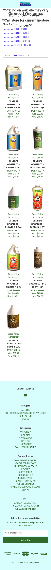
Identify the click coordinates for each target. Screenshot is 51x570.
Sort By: (8, 55)
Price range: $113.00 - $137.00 (17, 45)
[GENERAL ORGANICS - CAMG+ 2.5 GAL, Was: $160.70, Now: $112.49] (13, 78)
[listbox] (20, 55)
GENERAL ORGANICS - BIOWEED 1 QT (37, 164)
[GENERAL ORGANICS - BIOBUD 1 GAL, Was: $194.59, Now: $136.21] (13, 257)
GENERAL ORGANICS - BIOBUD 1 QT (37, 223)
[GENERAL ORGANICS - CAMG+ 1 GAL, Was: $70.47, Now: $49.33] (13, 138)
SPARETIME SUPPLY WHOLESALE (25, 487)
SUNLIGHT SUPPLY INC (26, 481)
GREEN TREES (25, 472)
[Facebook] (25, 395)
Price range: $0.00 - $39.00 (15, 29)
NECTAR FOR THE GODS (25, 463)
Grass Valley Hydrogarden (25, 460)
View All (25, 490)
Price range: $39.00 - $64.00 (16, 33)
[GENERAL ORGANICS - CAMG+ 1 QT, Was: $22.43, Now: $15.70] (37, 78)
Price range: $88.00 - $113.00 (16, 41)
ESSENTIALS (25, 432)
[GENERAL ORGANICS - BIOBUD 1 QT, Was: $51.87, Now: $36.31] (37, 198)
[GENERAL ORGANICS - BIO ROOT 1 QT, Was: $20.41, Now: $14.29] (37, 257)
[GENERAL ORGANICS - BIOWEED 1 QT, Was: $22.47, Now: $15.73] (37, 138)
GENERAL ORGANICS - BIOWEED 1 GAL (13, 223)
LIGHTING (25, 441)
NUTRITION (25, 435)
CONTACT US (26, 416)
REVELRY (25, 469)
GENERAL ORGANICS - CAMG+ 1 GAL (13, 164)
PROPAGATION (25, 444)
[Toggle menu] (4, 4)
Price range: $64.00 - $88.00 (16, 37)
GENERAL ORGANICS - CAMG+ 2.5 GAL (13, 104)
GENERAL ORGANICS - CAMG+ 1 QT (37, 104)
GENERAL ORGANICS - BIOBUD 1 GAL (13, 283)
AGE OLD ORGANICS (26, 484)
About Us (25, 410)
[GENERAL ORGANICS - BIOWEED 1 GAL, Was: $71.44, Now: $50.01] (13, 198)
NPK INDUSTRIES (25, 475)
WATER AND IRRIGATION (25, 447)
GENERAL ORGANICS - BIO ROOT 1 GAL (13, 343)
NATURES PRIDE (25, 478)
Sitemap (25, 419)
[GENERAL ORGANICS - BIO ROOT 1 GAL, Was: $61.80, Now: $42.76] (13, 317)
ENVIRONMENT (25, 438)
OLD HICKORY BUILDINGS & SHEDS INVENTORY (25, 413)
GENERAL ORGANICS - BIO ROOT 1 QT (37, 283)
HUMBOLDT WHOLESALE (25, 466)
